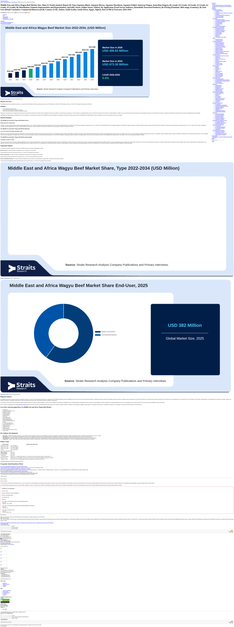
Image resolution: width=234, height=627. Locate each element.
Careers (4, 594)
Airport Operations (219, 10)
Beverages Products (219, 78)
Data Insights (214, 135)
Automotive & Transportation (218, 27)
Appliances (218, 56)
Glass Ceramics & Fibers (220, 46)
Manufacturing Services (220, 110)
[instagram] (3, 609)
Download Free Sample (7, 19)
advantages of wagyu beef (23, 404)
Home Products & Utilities (221, 61)
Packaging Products (219, 116)
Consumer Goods (216, 54)
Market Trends (10, 522)
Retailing (217, 62)
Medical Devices (219, 89)
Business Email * (15, 527)
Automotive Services (220, 29)
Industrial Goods (219, 108)
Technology (218, 100)
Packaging (215, 112)
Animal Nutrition (219, 22)
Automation (218, 103)
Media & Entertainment (220, 98)
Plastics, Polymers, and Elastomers (222, 51)
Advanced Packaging (220, 113)
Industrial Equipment (220, 107)
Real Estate (218, 129)
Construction (218, 125)
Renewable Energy (219, 75)
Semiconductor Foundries (221, 134)
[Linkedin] (5, 609)
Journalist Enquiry (6, 592)
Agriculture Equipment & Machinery (223, 20)
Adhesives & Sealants (220, 42)
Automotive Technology (220, 30)
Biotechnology (219, 86)
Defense (217, 14)
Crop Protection (219, 23)
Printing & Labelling (220, 119)
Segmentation (5, 16)
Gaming (217, 60)
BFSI (214, 38)
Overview (5, 14)
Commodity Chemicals (220, 45)
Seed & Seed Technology (221, 26)
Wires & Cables (219, 76)
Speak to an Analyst (4, 394)
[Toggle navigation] (8, 1)
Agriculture (215, 18)
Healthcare (215, 84)
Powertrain (218, 34)
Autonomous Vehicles (220, 31)
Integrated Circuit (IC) (220, 132)
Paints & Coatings (219, 50)
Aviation (217, 11)
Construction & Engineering (221, 105)
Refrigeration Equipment (220, 111)
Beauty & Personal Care (220, 59)
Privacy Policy (6, 591)
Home (1, 2)
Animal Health (218, 85)
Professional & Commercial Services (220, 120)
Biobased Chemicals (220, 44)
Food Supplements (219, 83)
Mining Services (219, 71)
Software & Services (220, 99)
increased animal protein (21, 125)
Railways (217, 35)
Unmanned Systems (220, 17)
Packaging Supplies (219, 117)
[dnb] (2, 598)
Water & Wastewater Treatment (222, 53)
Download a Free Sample (5, 98)
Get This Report (3, 523)
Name (13, 615)
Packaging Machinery (220, 114)
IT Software (218, 97)
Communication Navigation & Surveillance (224, 12)
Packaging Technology (220, 118)
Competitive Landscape (40, 522)
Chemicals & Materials (217, 41)
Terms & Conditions (7, 590)
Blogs (228, 136)
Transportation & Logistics (221, 37)
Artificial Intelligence (220, 93)
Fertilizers (218, 25)
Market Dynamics (16, 522)
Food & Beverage (216, 77)
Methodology (5, 17)
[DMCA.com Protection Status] (5, 602)
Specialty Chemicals (220, 52)
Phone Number (15, 528)
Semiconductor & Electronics (218, 130)
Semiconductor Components (221, 133)
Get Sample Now (4, 534)
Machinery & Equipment (218, 102)
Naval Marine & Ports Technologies (223, 15)
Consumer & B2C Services (221, 122)
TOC (4, 15)
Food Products (218, 82)
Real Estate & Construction (218, 124)
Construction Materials (220, 128)
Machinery (218, 109)
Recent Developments (49, 522)
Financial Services (219, 39)
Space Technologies (220, 16)
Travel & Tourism (219, 64)
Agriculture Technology (220, 21)
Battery (217, 66)
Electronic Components (220, 131)
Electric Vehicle (219, 33)
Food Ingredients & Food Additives (222, 79)
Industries (214, 8)
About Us (214, 3)
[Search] (213, 141)
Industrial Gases (219, 48)
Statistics (225, 136)
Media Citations (6, 584)
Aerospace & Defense (217, 9)
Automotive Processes (220, 28)
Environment (218, 68)
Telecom (217, 101)
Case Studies (220, 136)
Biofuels (217, 67)
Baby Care (218, 57)
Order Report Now (10, 544)
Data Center (218, 94)
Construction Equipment (220, 127)
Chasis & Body (219, 32)
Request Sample (3, 544)
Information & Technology (218, 91)
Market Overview (3, 522)
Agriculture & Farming (220, 19)
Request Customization (4, 278)
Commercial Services (220, 121)
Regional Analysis (31, 522)
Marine (217, 69)
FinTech (217, 95)
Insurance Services (219, 40)
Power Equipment (219, 73)
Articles (230, 136)
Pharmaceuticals (219, 90)
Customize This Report (4, 461)
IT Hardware (218, 96)
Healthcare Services (219, 88)
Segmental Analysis (24, 522)
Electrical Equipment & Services (222, 106)
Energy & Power (216, 65)
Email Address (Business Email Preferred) (20, 616)
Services (213, 4)
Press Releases (215, 136)
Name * (13, 526)
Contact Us (214, 137)
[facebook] (6, 609)
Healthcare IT (218, 87)
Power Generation (219, 74)
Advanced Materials (220, 43)
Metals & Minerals (219, 49)
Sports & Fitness (219, 63)
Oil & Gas (218, 72)
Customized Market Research (218, 5)
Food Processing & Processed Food (223, 80)
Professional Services (220, 123)
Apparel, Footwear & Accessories (222, 55)
